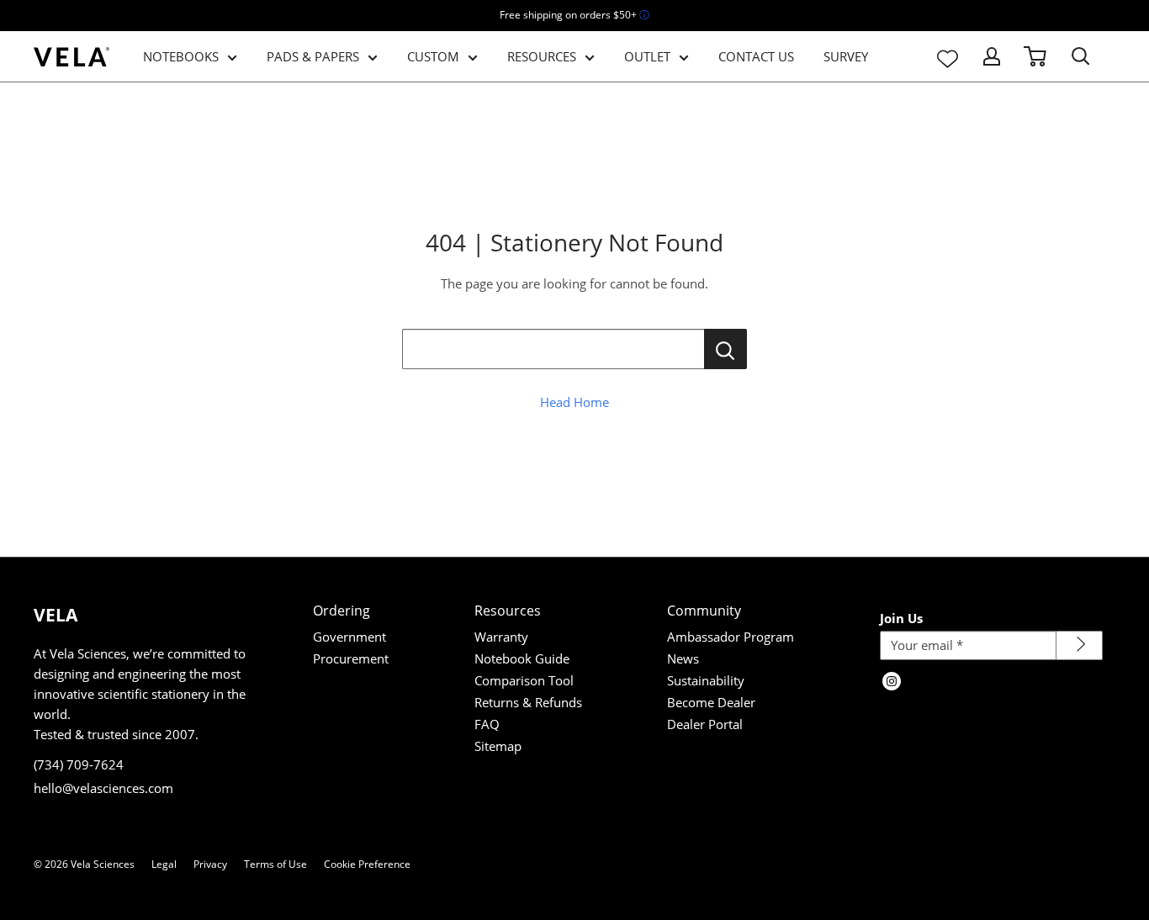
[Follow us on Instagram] (891, 682)
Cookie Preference (367, 864)
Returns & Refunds (528, 702)
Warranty (501, 636)
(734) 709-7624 (79, 764)
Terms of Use (275, 864)
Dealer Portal (705, 724)
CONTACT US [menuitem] (756, 56)
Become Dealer (711, 702)
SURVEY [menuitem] (845, 56)
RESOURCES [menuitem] (541, 56)
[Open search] (1081, 56)
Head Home (574, 402)
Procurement (351, 658)
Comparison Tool (524, 680)
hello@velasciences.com (103, 788)
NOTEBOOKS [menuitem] (181, 56)
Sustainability (705, 680)
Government (349, 636)
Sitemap (498, 746)
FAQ (487, 724)
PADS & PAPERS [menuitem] (313, 56)
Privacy (210, 864)
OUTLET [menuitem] (647, 56)
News (683, 658)
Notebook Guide (521, 658)
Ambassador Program (730, 636)
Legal (164, 864)
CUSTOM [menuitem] (433, 56)
